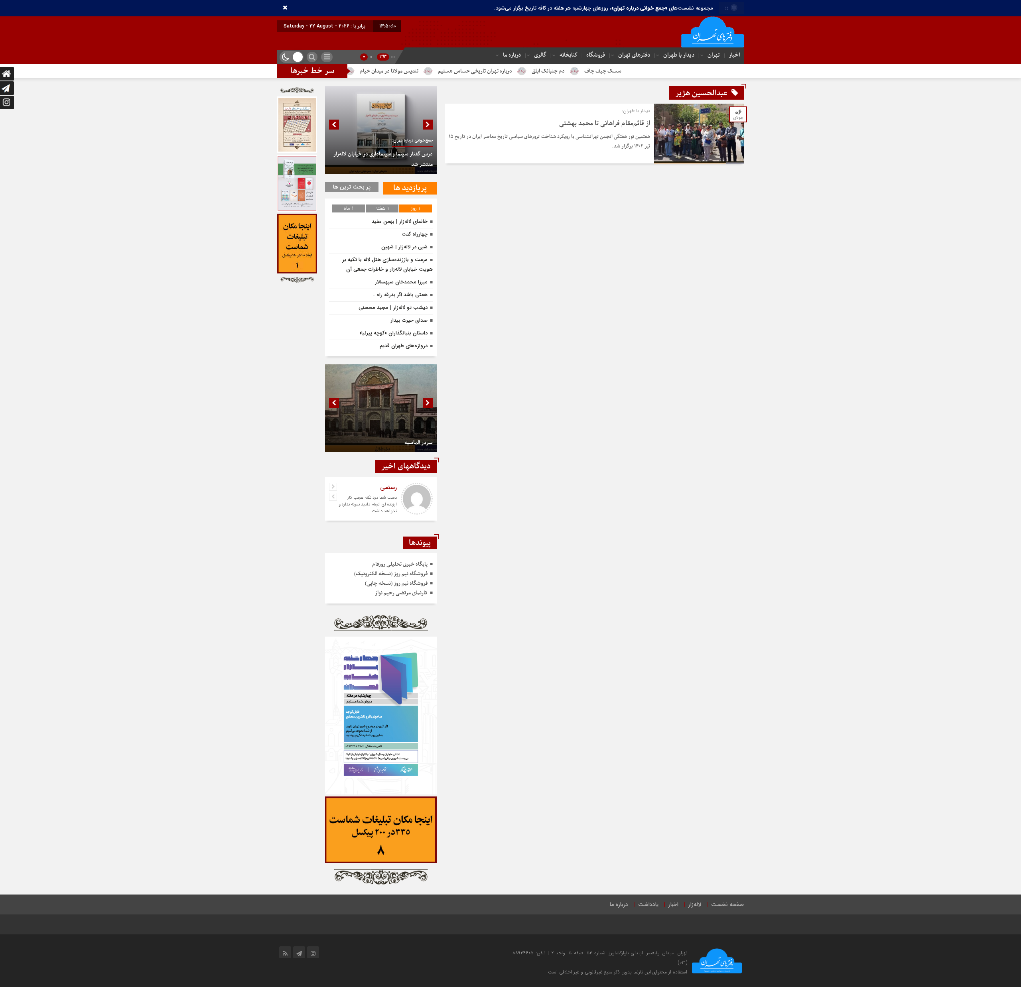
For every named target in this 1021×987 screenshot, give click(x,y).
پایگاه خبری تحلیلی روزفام (400, 564)
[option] (381, 130)
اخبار (734, 55)
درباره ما (512, 55)
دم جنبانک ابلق (599, 71)
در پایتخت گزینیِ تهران (367, 71)
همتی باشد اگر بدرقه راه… (400, 295)
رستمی (388, 487)
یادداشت (648, 904)
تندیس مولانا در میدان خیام (440, 71)
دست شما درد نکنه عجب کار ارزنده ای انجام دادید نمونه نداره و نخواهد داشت (368, 504)
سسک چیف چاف (653, 71)
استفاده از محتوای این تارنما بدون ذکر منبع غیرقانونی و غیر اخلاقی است (617, 972)
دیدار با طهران (678, 55)
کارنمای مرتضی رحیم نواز (401, 593)
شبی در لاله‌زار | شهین (404, 247)
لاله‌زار (694, 904)
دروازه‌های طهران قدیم (404, 346)
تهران (714, 55)
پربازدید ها (410, 188)
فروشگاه (595, 55)
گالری (540, 55)
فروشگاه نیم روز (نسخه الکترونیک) (391, 574)
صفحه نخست (727, 904)
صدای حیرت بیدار (409, 320)
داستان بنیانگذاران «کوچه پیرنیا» (393, 333)
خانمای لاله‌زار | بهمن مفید (400, 221)
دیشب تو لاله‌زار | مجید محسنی (393, 307)
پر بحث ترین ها (352, 187)
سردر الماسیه (418, 442)
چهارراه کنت (415, 234)
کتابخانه (569, 55)
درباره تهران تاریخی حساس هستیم (526, 71)
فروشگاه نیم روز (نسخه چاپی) (396, 583)
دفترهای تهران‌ (634, 55)
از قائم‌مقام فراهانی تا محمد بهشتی (604, 123)
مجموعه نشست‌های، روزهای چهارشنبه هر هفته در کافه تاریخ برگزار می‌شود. (603, 8)
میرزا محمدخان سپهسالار (401, 282)
